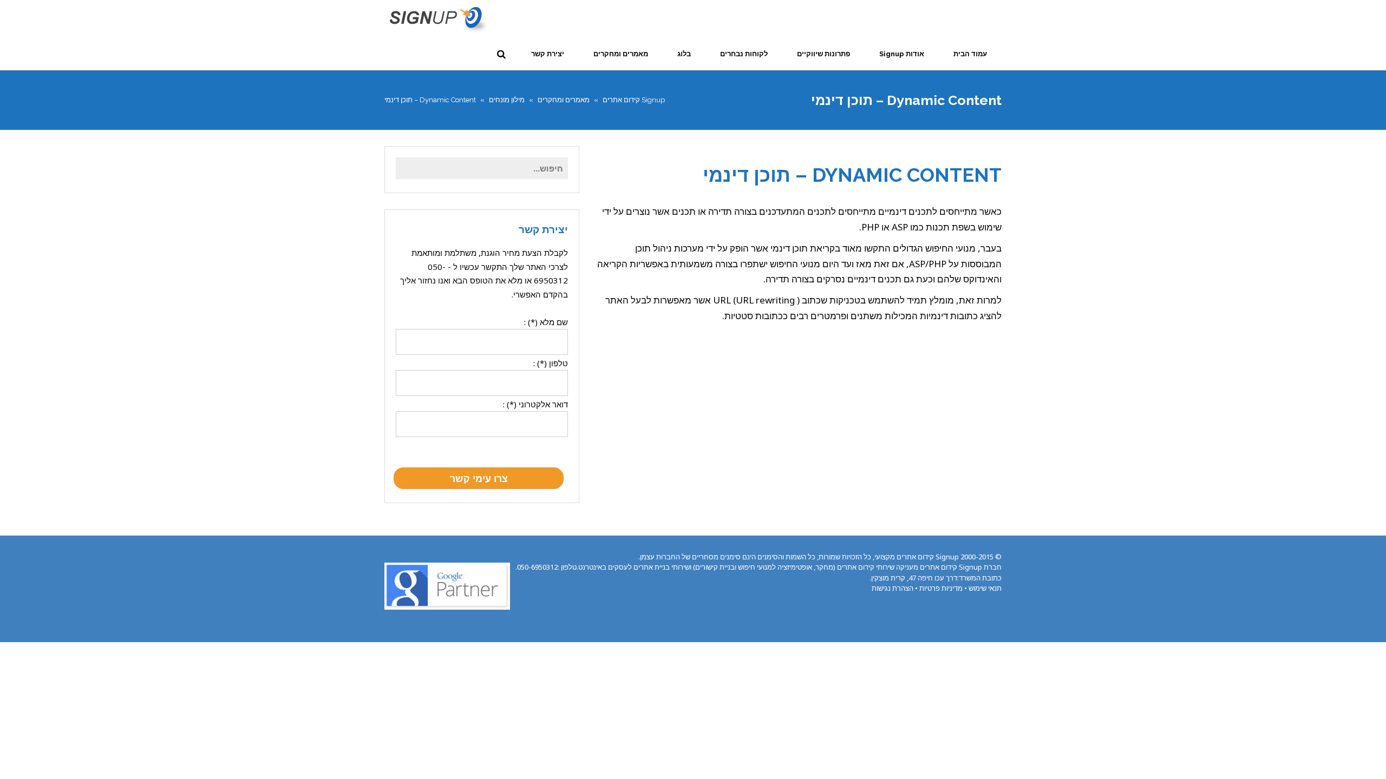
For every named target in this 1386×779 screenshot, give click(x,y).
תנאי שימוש (985, 588)
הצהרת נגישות (892, 588)
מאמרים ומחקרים (564, 100)
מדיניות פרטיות (941, 588)
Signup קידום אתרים (634, 100)
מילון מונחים (507, 100)
